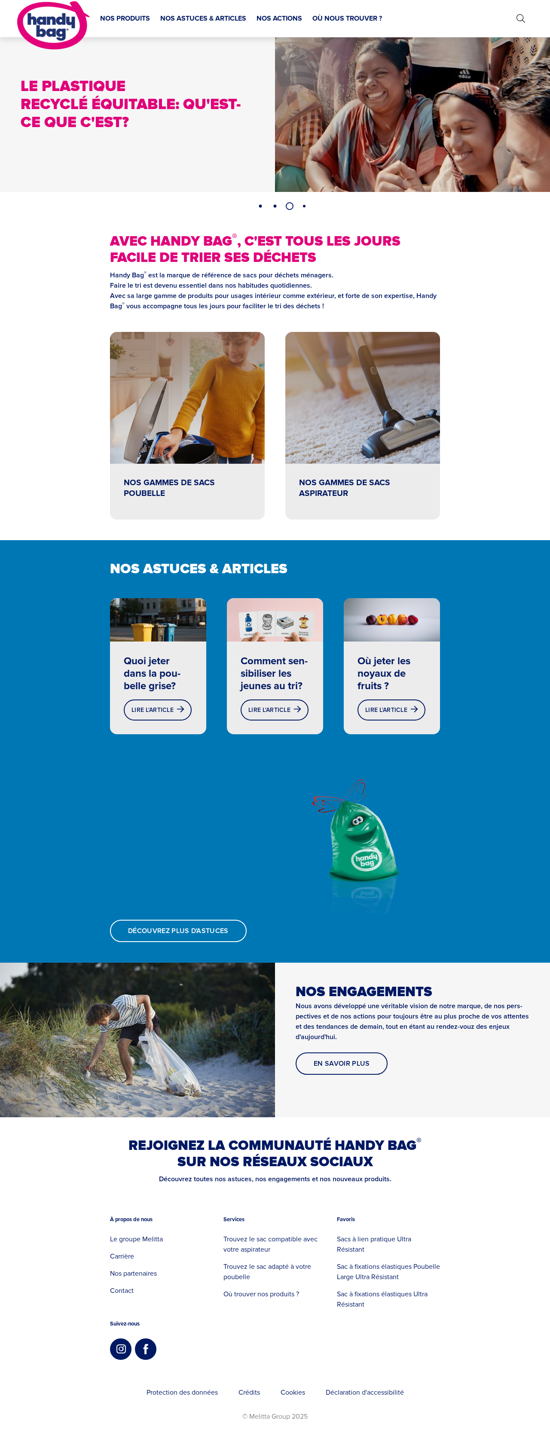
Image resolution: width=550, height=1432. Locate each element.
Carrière (122, 1256)
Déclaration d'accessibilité (365, 1392)
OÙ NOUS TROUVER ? (347, 18)
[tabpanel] (275, 114)
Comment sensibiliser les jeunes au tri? (274, 673)
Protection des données (182, 1392)
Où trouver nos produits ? (261, 1294)
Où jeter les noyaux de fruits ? (384, 673)
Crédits (249, 1392)
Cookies (293, 1392)
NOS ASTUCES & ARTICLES (203, 18)
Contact (122, 1290)
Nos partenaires (133, 1273)
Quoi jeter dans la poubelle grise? (152, 673)
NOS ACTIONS (279, 18)
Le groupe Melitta (136, 1239)
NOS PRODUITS (125, 18)
